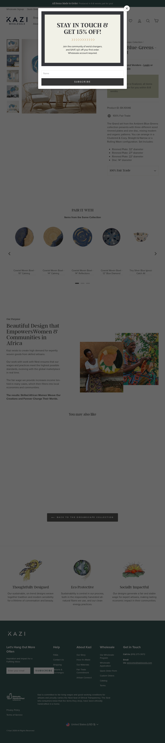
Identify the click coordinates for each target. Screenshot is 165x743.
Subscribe (82, 81)
